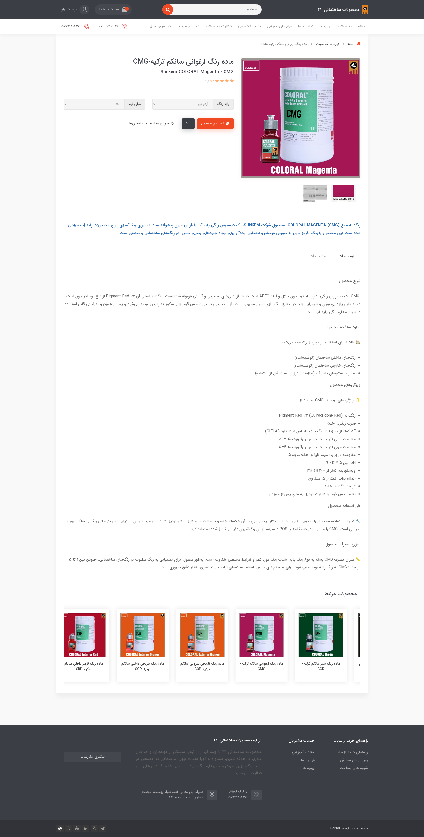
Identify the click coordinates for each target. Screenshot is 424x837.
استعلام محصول (213, 123)
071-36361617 (109, 26)
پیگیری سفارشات (92, 757)
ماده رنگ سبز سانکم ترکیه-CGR (331, 666)
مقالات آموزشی (303, 752)
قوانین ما (308, 760)
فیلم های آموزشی (279, 26)
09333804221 (71, 26)
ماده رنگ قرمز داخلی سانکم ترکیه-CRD (93, 666)
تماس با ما (305, 26)
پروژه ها (309, 768)
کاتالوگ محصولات (219, 26)
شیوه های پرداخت (354, 768)
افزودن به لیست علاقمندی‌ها (150, 123)
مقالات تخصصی (249, 26)
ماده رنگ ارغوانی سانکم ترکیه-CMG (271, 666)
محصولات (345, 26)
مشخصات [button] (317, 256)
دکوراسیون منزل (161, 26)
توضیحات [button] (346, 256)
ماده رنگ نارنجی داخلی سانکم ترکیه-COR (153, 666)
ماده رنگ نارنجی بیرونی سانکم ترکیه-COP (212, 666)
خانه (361, 26)
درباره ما (325, 26)
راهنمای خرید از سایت (351, 752)
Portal (335, 828)
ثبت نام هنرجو (189, 26)
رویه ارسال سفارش (354, 760)
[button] (113, 9)
